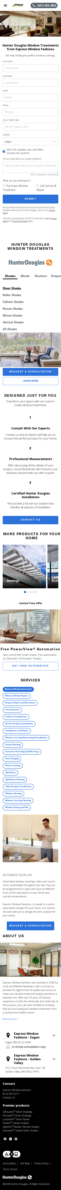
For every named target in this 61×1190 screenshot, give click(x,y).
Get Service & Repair (46, 188)
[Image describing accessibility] (12, 1154)
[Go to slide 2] (28, 592)
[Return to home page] (20, 5)
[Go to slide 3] (31, 592)
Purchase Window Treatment (15, 188)
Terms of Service (19, 221)
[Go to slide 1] (25, 592)
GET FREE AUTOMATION (30, 666)
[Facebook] (5, 1139)
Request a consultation (30, 926)
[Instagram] (10, 1139)
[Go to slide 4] (33, 592)
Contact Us (30, 520)
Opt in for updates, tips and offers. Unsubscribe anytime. (25, 151)
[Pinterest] (16, 1139)
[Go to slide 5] (36, 592)
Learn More (30, 381)
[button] (5, 5)
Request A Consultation (30, 372)
